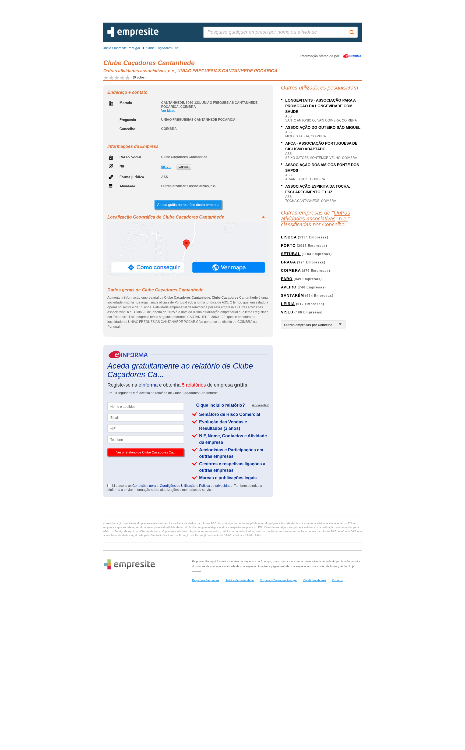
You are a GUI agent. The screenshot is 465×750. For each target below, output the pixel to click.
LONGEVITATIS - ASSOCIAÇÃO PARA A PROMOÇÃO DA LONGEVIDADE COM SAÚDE (320, 106)
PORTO (288, 245)
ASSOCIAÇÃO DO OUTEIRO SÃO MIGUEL (323, 127)
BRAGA (288, 262)
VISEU (287, 312)
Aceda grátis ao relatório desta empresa (188, 205)
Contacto (337, 580)
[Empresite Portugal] (132, 36)
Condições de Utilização (178, 486)
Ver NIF (183, 167)
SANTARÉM (292, 295)
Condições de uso (314, 580)
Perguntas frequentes (205, 580)
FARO (287, 279)
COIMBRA (291, 270)
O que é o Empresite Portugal (278, 580)
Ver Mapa (168, 111)
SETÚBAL (291, 254)
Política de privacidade (215, 486)
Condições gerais (145, 486)
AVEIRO (289, 287)
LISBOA (289, 237)
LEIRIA (288, 304)
